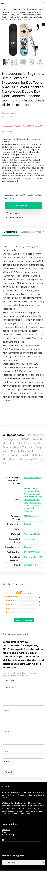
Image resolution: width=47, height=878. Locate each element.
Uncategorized (18, 9)
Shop (4, 832)
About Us (6, 829)
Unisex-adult (30, 539)
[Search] (43, 3)
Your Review (9, 687)
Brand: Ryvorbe (31, 565)
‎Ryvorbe (27, 524)
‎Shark (26, 508)
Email (6, 761)
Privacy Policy (8, 834)
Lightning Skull (35, 497)
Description (10, 231)
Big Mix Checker (31, 488)
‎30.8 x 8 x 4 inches (32, 477)
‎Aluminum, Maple (32, 534)
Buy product (23, 205)
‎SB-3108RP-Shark (31, 552)
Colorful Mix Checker (31, 492)
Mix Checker (29, 499)
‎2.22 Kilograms (30, 516)
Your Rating (8, 680)
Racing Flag (36, 505)
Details (8, 131)
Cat (25, 491)
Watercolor (29, 511)
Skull (32, 508)
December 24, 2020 (33, 557)
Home (4, 9)
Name (6, 751)
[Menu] (3, 3)
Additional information (32, 231)
